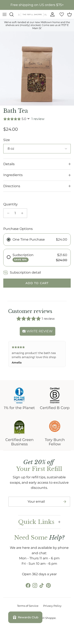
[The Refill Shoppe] (32, 14)
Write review (39, 331)
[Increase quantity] (23, 213)
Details (9, 164)
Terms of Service (27, 605)
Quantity (10, 204)
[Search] (13, 14)
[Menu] (4, 14)
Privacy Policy (52, 605)
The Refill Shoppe (44, 618)
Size (6, 140)
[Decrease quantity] (7, 213)
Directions (11, 186)
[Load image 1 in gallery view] (37, 68)
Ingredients (13, 175)
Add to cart (37, 283)
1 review (37, 119)
